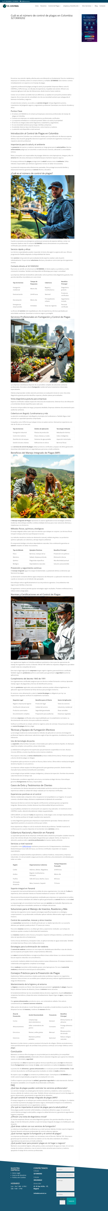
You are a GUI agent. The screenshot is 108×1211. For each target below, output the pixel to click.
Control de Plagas (54, 6)
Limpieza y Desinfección (71, 6)
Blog (96, 6)
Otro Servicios (86, 6)
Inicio (37, 6)
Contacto (102, 6)
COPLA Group (26, 846)
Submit (71, 1201)
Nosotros (43, 6)
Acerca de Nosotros (19, 1175)
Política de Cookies (19, 1177)
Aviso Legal (16, 1173)
